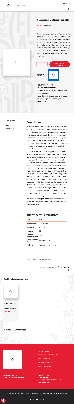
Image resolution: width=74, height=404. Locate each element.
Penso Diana (9, 306)
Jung (58, 96)
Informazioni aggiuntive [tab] (10, 126)
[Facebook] (58, 267)
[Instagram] (33, 399)
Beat (46, 96)
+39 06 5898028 (46, 362)
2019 (40, 235)
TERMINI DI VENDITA (10, 375)
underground (41, 101)
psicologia (57, 99)
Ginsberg (52, 96)
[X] (61, 267)
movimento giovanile (44, 99)
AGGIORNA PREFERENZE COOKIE (49, 380)
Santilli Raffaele (49, 88)
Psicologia (49, 90)
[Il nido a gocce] (11, 285)
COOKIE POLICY (43, 377)
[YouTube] (37, 399)
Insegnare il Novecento (47, 245)
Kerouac (64, 96)
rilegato (42, 227)
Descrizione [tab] (10, 120)
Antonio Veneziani (45, 240)
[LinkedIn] (40, 399)
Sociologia (58, 90)
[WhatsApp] (65, 267)
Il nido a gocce (10, 303)
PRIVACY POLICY (44, 375)
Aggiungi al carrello (59, 64)
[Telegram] (68, 267)
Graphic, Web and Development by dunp (54, 393)
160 (40, 231)
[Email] (68, 270)
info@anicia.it (46, 366)
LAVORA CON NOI (44, 382)
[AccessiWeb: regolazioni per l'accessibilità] (3, 401)
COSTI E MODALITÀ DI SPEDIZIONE (14, 377)
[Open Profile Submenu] (69, 3)
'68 (43, 96)
